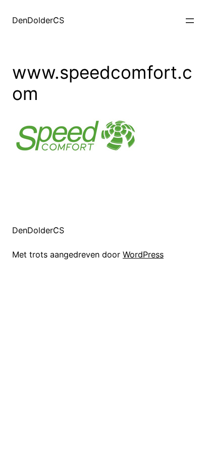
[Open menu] (190, 21)
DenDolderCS (38, 20)
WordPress (143, 254)
